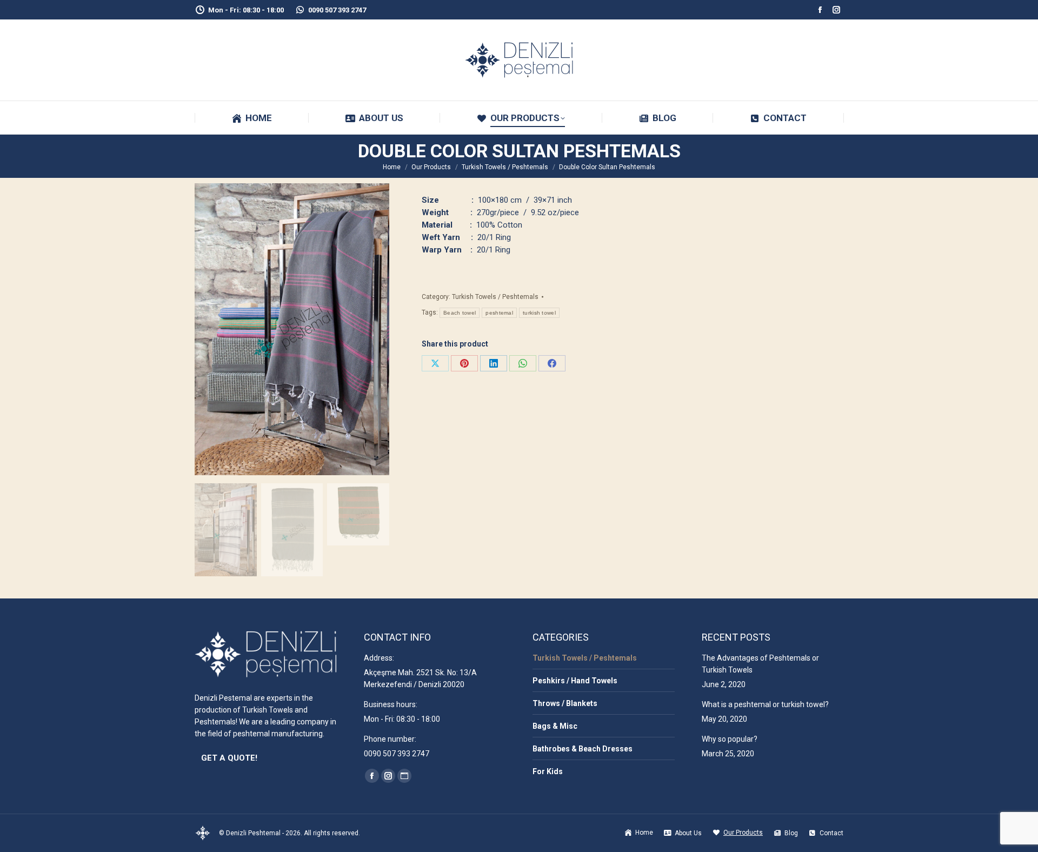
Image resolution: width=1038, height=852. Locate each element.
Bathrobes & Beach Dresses (583, 748)
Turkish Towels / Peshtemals (495, 297)
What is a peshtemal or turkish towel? (765, 704)
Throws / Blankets (565, 703)
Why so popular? (729, 739)
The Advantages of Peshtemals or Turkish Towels (760, 664)
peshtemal (499, 313)
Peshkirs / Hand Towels (575, 680)
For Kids (548, 771)
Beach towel (459, 313)
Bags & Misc (555, 726)
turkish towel (539, 313)
